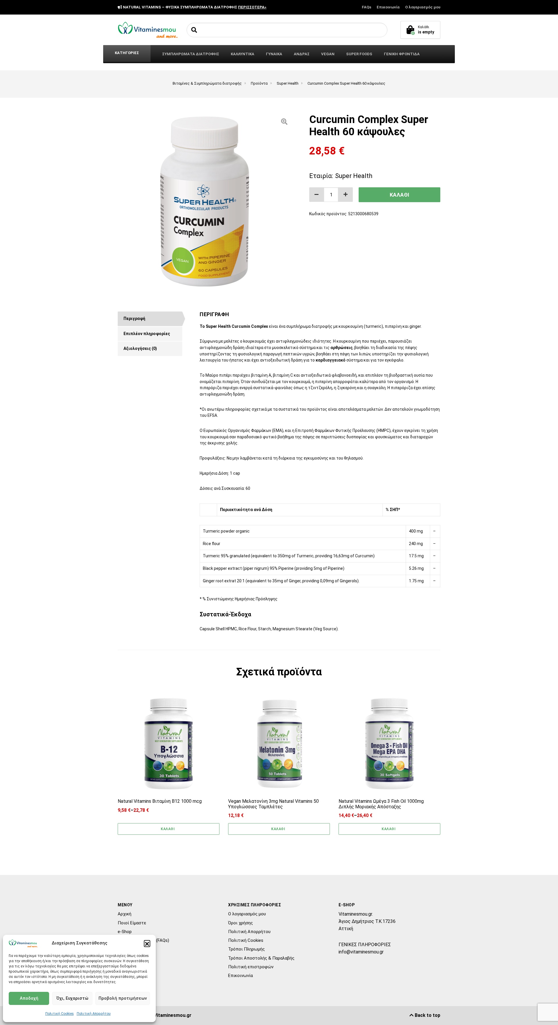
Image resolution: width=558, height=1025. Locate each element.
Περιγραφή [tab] (134, 318)
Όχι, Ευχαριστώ (72, 998)
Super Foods (359, 54)
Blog (122, 949)
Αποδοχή (29, 998)
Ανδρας (302, 54)
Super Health (353, 175)
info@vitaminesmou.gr (361, 952)
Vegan (328, 54)
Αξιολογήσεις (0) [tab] (140, 348)
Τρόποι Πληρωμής (246, 949)
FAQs (366, 7)
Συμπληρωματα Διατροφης (190, 54)
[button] (147, 943)
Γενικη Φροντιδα (402, 54)
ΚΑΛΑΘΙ (399, 195)
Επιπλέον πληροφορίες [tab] (147, 333)
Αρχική (124, 914)
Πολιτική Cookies (59, 1014)
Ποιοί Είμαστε (132, 923)
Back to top (427, 1015)
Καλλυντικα (242, 54)
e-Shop (125, 931)
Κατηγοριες (127, 53)
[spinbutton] (331, 194)
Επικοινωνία (388, 7)
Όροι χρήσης (240, 923)
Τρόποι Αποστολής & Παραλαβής (261, 958)
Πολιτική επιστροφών (250, 966)
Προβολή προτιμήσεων (123, 998)
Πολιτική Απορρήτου (94, 1014)
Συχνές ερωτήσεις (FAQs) (143, 940)
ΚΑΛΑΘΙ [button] (278, 829)
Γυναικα (274, 54)
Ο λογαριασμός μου (422, 7)
